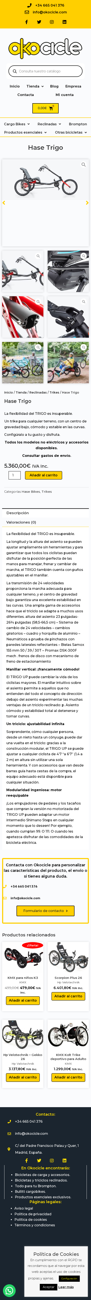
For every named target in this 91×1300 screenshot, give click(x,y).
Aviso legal (23, 1208)
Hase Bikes (31, 492)
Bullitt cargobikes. (30, 1192)
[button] (9, 1290)
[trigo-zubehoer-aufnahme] (22, 317)
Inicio (8, 392)
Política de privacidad (32, 1214)
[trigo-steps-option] (68, 271)
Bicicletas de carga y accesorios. (42, 1175)
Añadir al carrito (44, 475)
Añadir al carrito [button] (23, 1000)
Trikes (54, 392)
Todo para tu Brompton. (35, 1186)
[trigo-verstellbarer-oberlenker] (68, 317)
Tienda (21, 392)
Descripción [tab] (17, 513)
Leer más (66, 1287)
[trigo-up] (45, 179)
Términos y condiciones (34, 1225)
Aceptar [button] (48, 1287)
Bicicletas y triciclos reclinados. (41, 1180)
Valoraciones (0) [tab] (21, 522)
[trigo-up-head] (68, 362)
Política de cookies (30, 1220)
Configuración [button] (69, 1278)
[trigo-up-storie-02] (22, 362)
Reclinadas (38, 392)
